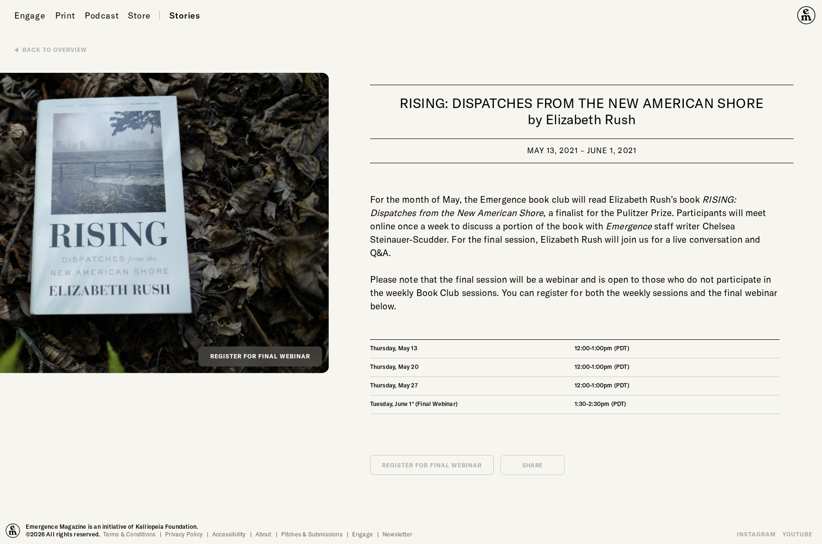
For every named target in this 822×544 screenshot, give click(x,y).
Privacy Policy (184, 534)
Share (532, 465)
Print (65, 15)
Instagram (756, 534)
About (263, 534)
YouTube (797, 534)
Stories (184, 15)
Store (139, 15)
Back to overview (54, 49)
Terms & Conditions (129, 534)
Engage (30, 15)
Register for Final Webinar (260, 356)
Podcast (102, 15)
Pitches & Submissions (311, 534)
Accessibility (229, 534)
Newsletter (397, 534)
